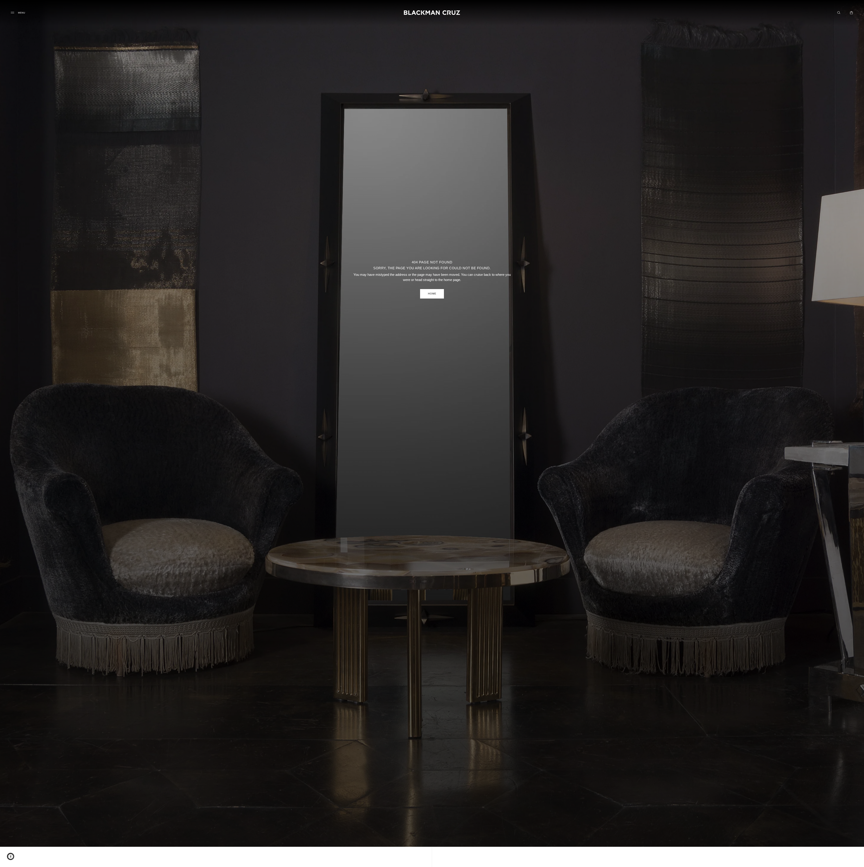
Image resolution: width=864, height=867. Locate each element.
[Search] (838, 12)
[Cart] (851, 12)
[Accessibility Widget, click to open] (10, 856)
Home (432, 293)
